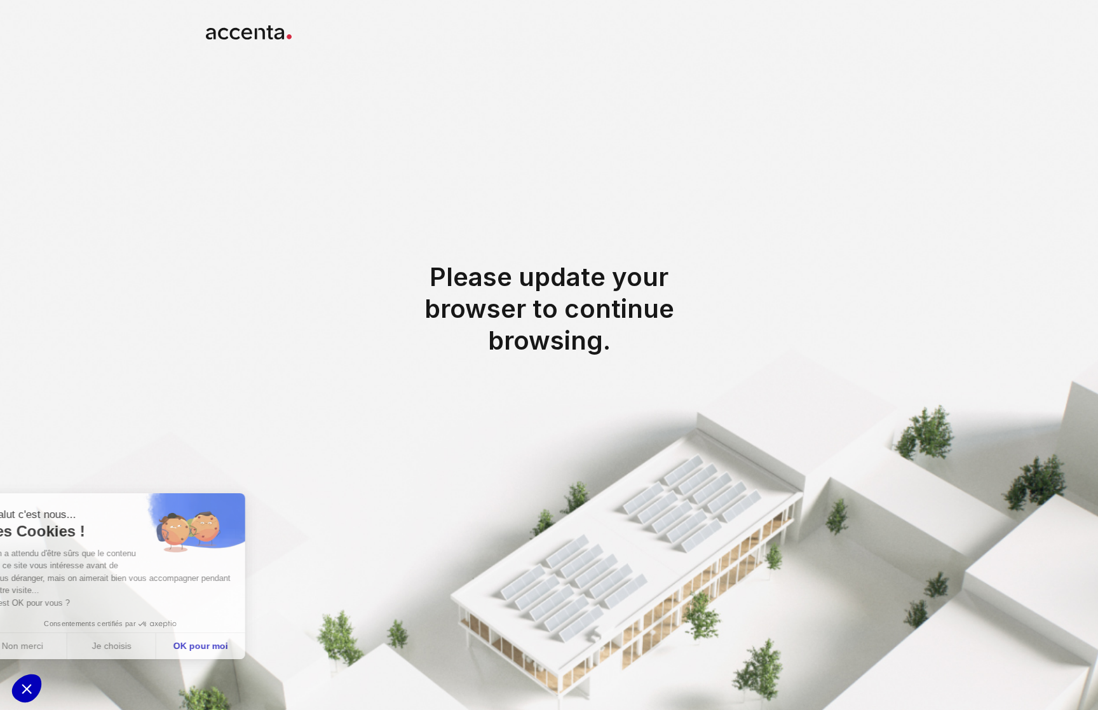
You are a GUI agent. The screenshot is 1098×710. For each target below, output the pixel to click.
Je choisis (146, 646)
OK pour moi (235, 646)
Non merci (57, 646)
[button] (26, 688)
